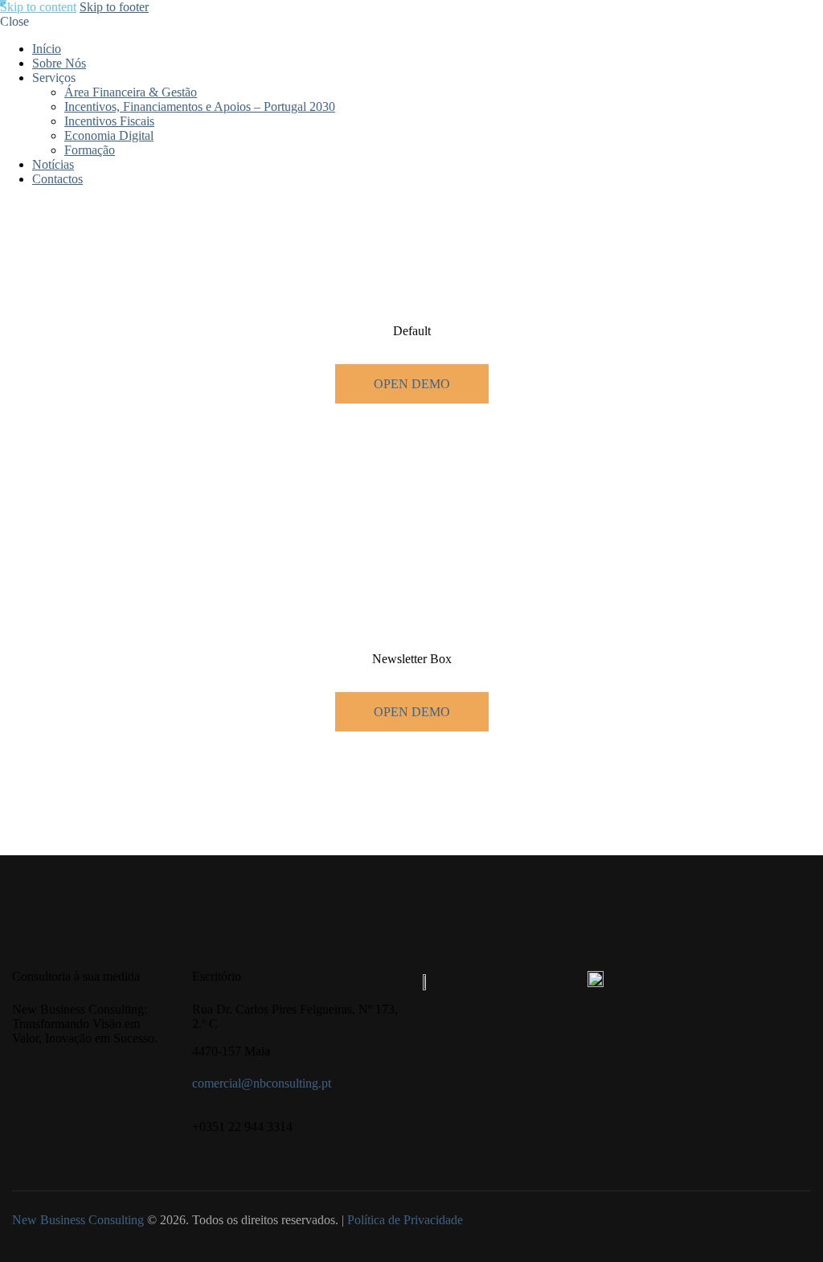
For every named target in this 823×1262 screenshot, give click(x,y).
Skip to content (38, 7)
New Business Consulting (78, 1220)
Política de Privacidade (405, 1220)
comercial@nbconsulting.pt (261, 1083)
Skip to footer (114, 7)
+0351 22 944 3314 (242, 1126)
